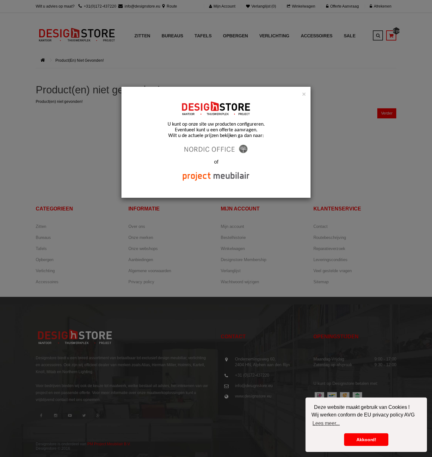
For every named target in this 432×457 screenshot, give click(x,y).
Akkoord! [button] (366, 439)
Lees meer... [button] (326, 423)
